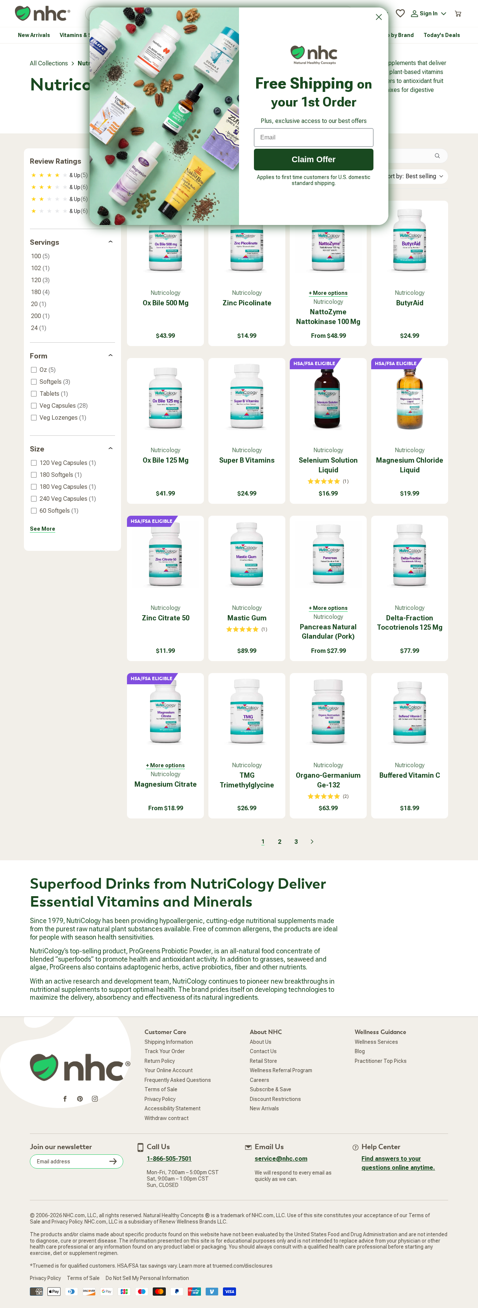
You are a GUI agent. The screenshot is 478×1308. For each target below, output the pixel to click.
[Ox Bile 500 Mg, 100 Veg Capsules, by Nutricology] (165, 239)
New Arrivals (264, 1108)
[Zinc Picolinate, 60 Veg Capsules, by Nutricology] (247, 239)
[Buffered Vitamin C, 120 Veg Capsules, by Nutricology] (410, 711)
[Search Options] (440, 155)
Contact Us (263, 1051)
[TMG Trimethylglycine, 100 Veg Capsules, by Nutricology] (247, 711)
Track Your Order (165, 1051)
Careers (259, 1080)
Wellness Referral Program (281, 1070)
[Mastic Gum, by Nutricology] (247, 554)
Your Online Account (169, 1070)
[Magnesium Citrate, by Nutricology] (165, 711)
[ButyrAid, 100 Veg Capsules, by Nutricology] (410, 239)
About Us (260, 1042)
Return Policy (160, 1061)
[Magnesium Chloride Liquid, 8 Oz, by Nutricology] (410, 396)
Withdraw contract (167, 1118)
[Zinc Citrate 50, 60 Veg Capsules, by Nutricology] (165, 554)
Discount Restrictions (275, 1099)
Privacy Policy (160, 1099)
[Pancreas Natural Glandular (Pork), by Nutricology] (328, 554)
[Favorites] (400, 13)
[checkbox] (73, 175)
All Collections (49, 63)
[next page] (312, 841)
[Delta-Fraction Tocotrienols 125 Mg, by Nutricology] (410, 554)
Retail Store (263, 1061)
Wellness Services (376, 1042)
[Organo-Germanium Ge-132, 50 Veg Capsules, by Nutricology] (328, 711)
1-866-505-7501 (169, 1158)
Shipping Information (169, 1042)
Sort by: (410, 176)
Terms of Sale (161, 1089)
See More (42, 529)
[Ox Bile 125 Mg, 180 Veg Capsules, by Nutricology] (165, 396)
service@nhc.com (281, 1158)
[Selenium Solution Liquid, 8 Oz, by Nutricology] (328, 396)
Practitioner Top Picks (381, 1061)
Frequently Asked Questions (178, 1080)
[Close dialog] (378, 17)
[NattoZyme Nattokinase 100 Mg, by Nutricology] (328, 239)
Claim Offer (314, 159)
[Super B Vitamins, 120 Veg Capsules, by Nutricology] (247, 396)
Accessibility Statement (173, 1108)
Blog (360, 1051)
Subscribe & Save (270, 1089)
